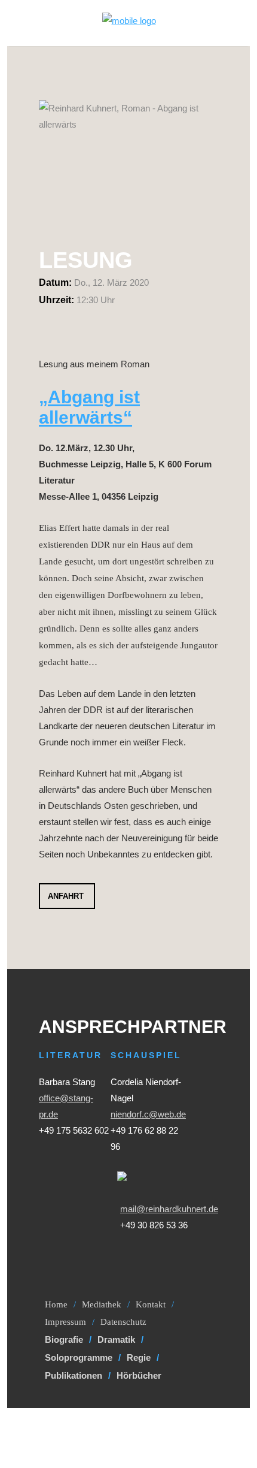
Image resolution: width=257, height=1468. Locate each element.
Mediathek (101, 1304)
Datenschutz (123, 1322)
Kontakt (151, 1304)
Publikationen (73, 1375)
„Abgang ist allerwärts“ (89, 407)
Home (56, 1304)
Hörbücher (139, 1375)
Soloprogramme (78, 1357)
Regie (139, 1357)
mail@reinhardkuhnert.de (169, 1209)
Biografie (64, 1339)
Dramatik (116, 1339)
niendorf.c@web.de (148, 1114)
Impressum (65, 1322)
